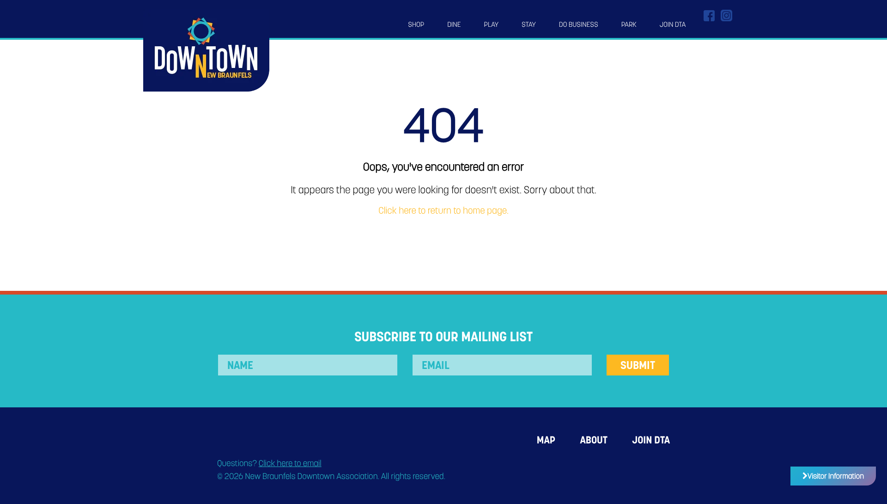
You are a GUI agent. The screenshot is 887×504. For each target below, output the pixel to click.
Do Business (578, 24)
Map (546, 440)
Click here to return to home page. (443, 211)
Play (491, 24)
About (593, 440)
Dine (454, 24)
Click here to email (290, 463)
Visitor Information (836, 476)
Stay (529, 24)
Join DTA (673, 24)
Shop (416, 24)
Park (629, 24)
